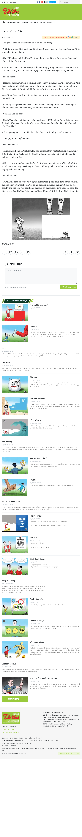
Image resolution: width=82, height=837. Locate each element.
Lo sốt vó (33, 326)
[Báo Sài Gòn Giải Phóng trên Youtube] (42, 2)
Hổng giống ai (35, 420)
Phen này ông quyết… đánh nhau (43, 678)
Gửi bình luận (70, 287)
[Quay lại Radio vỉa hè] (4, 252)
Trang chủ (3, 22)
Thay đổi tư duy (8, 580)
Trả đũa (33, 480)
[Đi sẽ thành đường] (15, 566)
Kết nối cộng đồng (46, 22)
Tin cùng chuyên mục (16, 301)
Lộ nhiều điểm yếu (37, 621)
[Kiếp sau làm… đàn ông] (15, 465)
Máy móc (33, 537)
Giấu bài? (6, 362)
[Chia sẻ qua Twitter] (77, 252)
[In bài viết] (28, 252)
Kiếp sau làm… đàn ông (39, 458)
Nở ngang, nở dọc (37, 642)
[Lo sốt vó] (15, 333)
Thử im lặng (7, 442)
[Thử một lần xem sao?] (15, 312)
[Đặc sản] (15, 384)
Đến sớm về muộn (37, 398)
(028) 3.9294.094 (9, 729)
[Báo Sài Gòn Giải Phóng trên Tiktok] (45, 2)
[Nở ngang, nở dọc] (15, 649)
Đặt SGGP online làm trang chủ (69, 753)
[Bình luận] (10, 252)
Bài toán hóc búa (9, 664)
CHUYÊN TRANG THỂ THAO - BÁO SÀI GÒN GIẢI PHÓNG (11, 12)
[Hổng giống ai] (15, 427)
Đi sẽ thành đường (37, 559)
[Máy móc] (15, 544)
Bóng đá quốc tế (27, 22)
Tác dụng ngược (36, 516)
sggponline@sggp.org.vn (11, 732)
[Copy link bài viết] (22, 252)
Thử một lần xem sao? (39, 305)
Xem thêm (13, 699)
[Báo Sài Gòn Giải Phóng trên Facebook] (38, 2)
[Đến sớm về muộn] (15, 406)
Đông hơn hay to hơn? (11, 501)
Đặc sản (33, 377)
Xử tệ (4, 348)
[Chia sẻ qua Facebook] (71, 252)
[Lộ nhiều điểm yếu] (15, 628)
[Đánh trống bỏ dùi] (15, 606)
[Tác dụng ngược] (15, 523)
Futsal (36, 22)
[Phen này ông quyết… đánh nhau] (15, 685)
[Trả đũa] (15, 487)
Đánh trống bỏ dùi (37, 599)
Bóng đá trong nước (13, 22)
